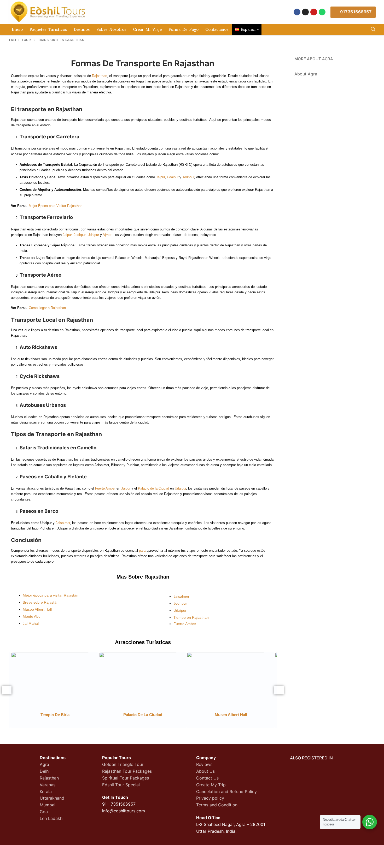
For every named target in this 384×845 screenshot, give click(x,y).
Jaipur (160, 177)
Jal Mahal (31, 623)
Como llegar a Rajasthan (47, 308)
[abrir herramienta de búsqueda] (373, 29)
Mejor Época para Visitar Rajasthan (55, 206)
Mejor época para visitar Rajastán (50, 595)
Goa (44, 811)
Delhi (45, 771)
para (142, 550)
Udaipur (172, 177)
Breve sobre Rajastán (41, 602)
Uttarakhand (52, 798)
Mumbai (47, 804)
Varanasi (48, 784)
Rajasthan (99, 76)
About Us (205, 771)
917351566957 (355, 11)
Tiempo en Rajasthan (191, 617)
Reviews (204, 764)
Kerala (46, 791)
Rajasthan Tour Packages (127, 771)
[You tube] (313, 12)
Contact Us (207, 778)
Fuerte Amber (105, 488)
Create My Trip (211, 784)
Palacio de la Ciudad (153, 488)
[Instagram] (305, 12)
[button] (6, 690)
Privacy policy (210, 798)
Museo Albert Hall (37, 609)
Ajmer (107, 235)
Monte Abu (31, 616)
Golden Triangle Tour (122, 764)
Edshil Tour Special (121, 784)
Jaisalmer (63, 523)
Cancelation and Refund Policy (226, 791)
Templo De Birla (54, 714)
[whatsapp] (322, 12)
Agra (44, 764)
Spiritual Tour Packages (125, 778)
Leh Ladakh (51, 818)
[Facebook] (297, 12)
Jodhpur (188, 177)
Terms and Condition (216, 804)
